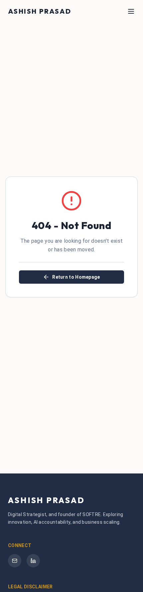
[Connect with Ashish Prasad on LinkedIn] (33, 560)
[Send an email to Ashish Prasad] (14, 560)
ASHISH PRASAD (39, 11)
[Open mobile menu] (131, 11)
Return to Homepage (76, 277)
